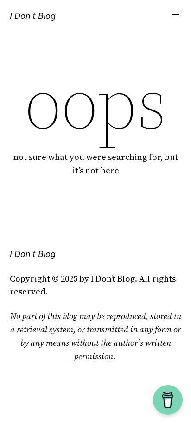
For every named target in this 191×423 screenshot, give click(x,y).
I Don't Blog (33, 16)
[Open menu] (175, 16)
